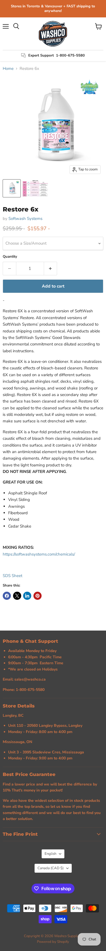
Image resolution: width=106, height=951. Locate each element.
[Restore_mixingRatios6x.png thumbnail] (35, 188)
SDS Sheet (12, 575)
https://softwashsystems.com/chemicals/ (39, 554)
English (50, 853)
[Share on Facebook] (7, 596)
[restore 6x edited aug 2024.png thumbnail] (11, 188)
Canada (51, 868)
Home (8, 68)
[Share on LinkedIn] (27, 596)
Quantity (10, 257)
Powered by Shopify (53, 941)
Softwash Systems (25, 218)
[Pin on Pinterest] (37, 596)
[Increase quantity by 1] (50, 268)
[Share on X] (17, 596)
